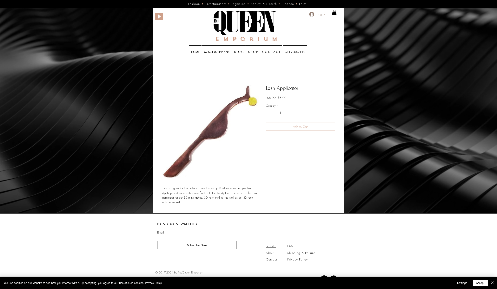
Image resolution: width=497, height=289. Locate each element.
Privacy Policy (153, 283)
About (270, 253)
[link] (334, 12)
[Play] (159, 16)
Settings (462, 283)
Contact (271, 260)
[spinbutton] (274, 113)
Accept (480, 283)
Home (166, 71)
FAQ (290, 246)
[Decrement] (269, 113)
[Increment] (280, 113)
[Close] (492, 283)
